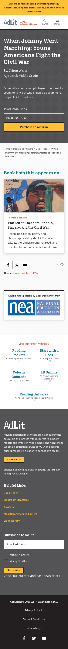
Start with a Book (48, 355)
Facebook (24, 638)
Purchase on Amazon (34, 127)
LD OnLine (47, 376)
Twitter (34, 638)
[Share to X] (16, 265)
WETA (42, 446)
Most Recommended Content (20, 514)
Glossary (9, 507)
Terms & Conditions (34, 619)
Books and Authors (23, 148)
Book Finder (42, 148)
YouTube (44, 638)
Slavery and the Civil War (26, 273)
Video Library (12, 521)
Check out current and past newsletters (32, 576)
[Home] (20, 22)
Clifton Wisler (18, 71)
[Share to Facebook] (8, 265)
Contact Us (14, 459)
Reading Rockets (19, 355)
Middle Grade (28, 76)
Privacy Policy (34, 610)
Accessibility (34, 628)
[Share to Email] (25, 265)
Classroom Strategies (16, 499)
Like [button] (62, 265)
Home (7, 148)
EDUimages (21, 473)
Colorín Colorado (17, 377)
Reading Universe (29, 397)
